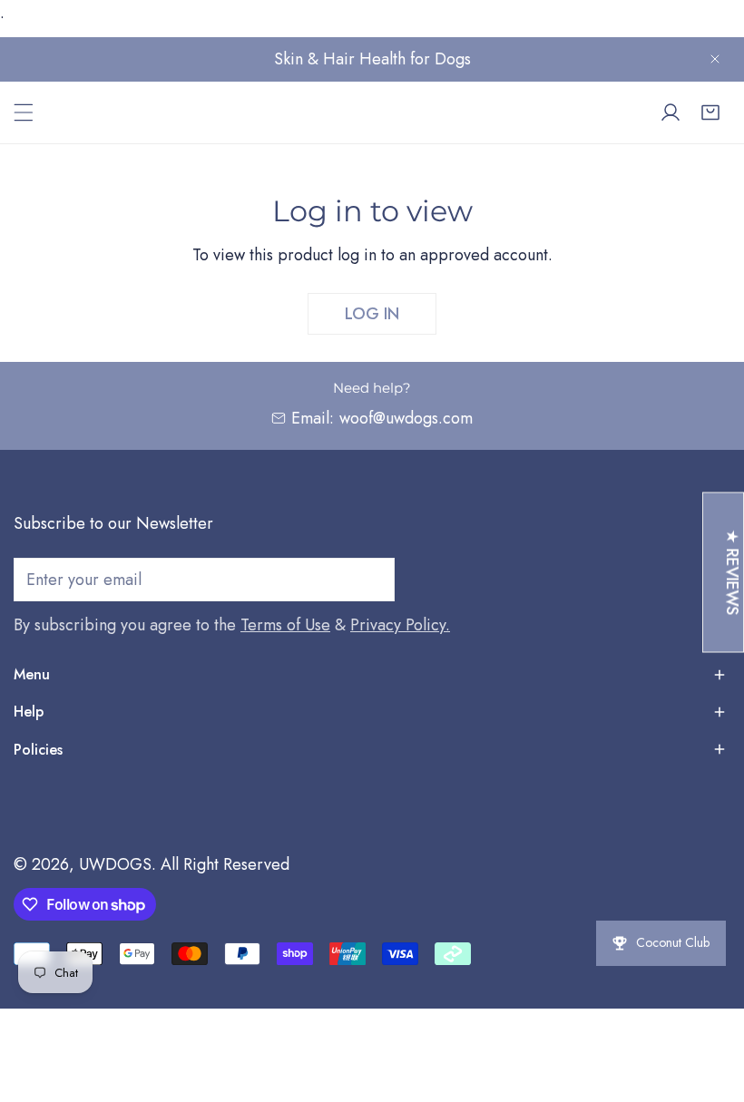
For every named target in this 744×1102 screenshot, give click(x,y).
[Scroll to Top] (711, 1006)
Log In (372, 314)
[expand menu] (24, 112)
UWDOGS (115, 864)
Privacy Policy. (400, 625)
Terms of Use (285, 625)
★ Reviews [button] (732, 572)
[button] (710, 112)
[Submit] (371, 579)
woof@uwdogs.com (406, 418)
